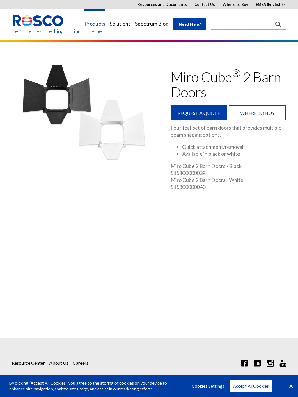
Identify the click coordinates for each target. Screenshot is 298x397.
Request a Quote (199, 113)
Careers (80, 363)
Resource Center (28, 363)
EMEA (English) (269, 4)
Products (94, 24)
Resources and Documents (162, 4)
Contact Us (204, 4)
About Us (58, 363)
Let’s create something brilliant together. (38, 31)
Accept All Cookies (251, 386)
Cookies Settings (208, 386)
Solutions (120, 24)
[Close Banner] (291, 386)
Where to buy (257, 113)
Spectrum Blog (151, 24)
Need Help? (190, 24)
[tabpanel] (85, 111)
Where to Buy (235, 4)
